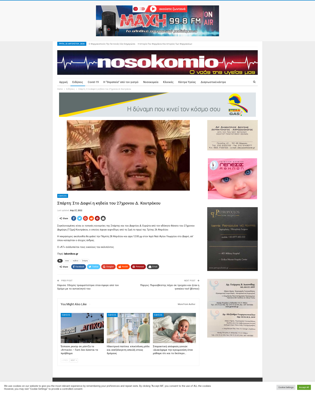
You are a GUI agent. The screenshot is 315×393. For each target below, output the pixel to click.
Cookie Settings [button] (286, 387)
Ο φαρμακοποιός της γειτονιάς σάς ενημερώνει (112, 44)
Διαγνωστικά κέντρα (213, 82)
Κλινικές (168, 82)
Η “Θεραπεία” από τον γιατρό (120, 82)
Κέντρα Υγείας (187, 82)
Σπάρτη (85, 261)
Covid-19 (93, 82)
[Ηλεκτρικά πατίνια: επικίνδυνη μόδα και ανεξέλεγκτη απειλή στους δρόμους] (128, 328)
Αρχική (63, 82)
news (67, 261)
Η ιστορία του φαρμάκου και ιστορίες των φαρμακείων (165, 44)
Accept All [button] (304, 387)
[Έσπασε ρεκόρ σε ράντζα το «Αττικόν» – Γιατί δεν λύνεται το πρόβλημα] (82, 328)
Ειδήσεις (77, 82)
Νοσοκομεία (150, 82)
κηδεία (75, 261)
